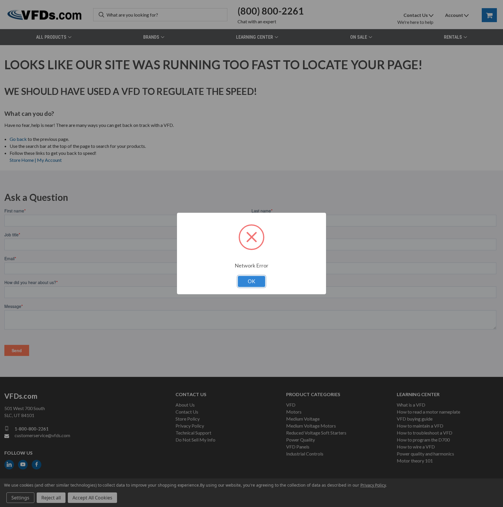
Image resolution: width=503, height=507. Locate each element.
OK (251, 281)
